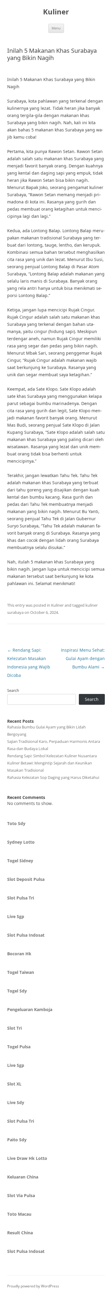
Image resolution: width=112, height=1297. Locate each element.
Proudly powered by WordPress (33, 1286)
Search (13, 690)
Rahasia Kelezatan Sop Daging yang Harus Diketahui (53, 777)
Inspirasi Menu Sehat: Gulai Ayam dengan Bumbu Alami (83, 658)
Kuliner (56, 12)
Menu (56, 28)
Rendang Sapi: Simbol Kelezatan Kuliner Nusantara (52, 755)
